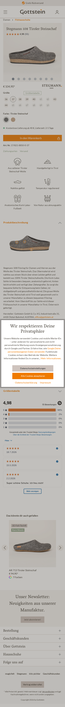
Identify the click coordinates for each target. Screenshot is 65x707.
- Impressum (45, 382)
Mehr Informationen (51, 358)
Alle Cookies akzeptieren (33, 376)
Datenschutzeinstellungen (33, 368)
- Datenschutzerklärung (26, 382)
